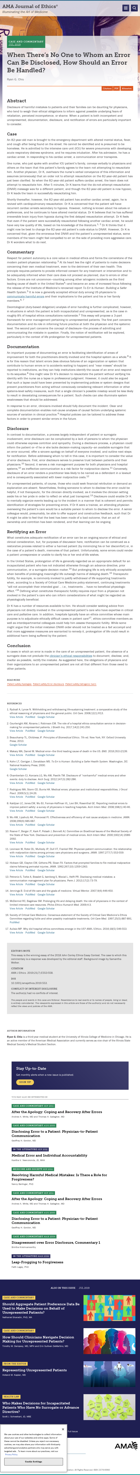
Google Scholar (46, 717)
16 (17, 590)
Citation (107, 88)
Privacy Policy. (11, 1454)
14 (70, 568)
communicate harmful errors (25, 296)
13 (91, 495)
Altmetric (127, 88)
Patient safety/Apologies (19, 683)
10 (22, 463)
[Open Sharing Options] (136, 1471)
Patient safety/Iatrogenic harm (80, 683)
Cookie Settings (33, 1461)
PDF (116, 88)
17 (90, 617)
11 (111, 467)
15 (110, 572)
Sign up (25, 1082)
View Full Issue (70, 1431)
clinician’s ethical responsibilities (71, 656)
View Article (16, 717)
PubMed (30, 717)
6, (21, 299)
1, (98, 224)
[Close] (63, 1429)
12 (87, 476)
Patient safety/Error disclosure (48, 683)
